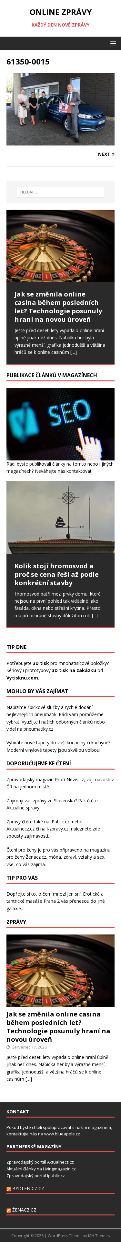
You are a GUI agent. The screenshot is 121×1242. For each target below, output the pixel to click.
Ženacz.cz (24, 1210)
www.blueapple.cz (62, 1134)
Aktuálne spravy (22, 808)
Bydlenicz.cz (28, 1188)
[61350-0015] (60, 142)
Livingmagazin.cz (59, 1169)
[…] (73, 352)
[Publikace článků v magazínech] (60, 456)
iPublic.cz (60, 821)
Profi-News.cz (69, 779)
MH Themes (99, 1235)
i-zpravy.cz (57, 829)
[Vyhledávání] (60, 192)
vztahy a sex (91, 857)
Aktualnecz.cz (20, 829)
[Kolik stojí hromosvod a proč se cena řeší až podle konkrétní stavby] (60, 517)
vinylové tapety (40, 750)
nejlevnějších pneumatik (31, 714)
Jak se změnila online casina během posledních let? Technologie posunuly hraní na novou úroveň (58, 1027)
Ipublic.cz (56, 1175)
